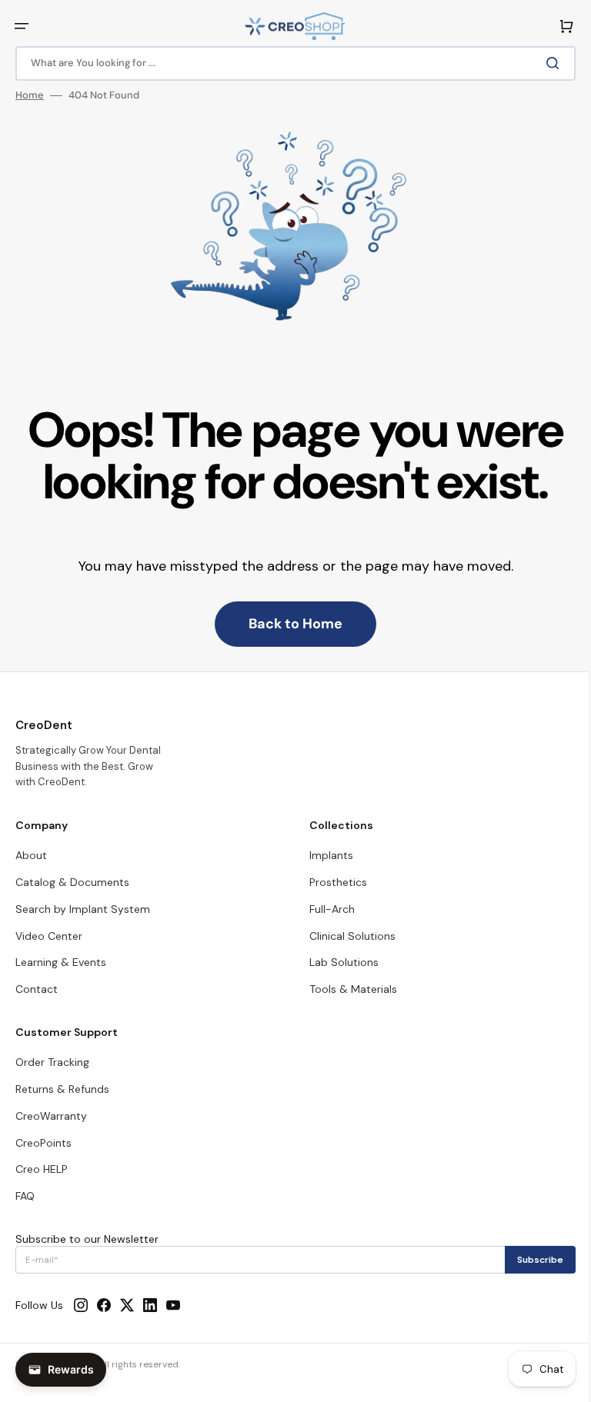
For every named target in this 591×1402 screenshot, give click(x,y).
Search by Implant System (82, 909)
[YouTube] (173, 1305)
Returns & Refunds (62, 1089)
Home (29, 95)
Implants (326, 855)
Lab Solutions (338, 962)
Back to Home (290, 623)
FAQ (25, 1196)
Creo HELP (41, 1169)
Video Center (48, 936)
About (31, 855)
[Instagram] (81, 1305)
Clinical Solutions (347, 936)
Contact (36, 989)
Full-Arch (326, 909)
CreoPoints (43, 1143)
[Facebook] (104, 1305)
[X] (127, 1305)
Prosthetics (333, 882)
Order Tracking (52, 1062)
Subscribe (529, 1260)
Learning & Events (60, 962)
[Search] (544, 63)
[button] (21, 26)
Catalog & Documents (72, 882)
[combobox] (289, 63)
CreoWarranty (51, 1116)
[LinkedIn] (150, 1305)
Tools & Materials (348, 989)
